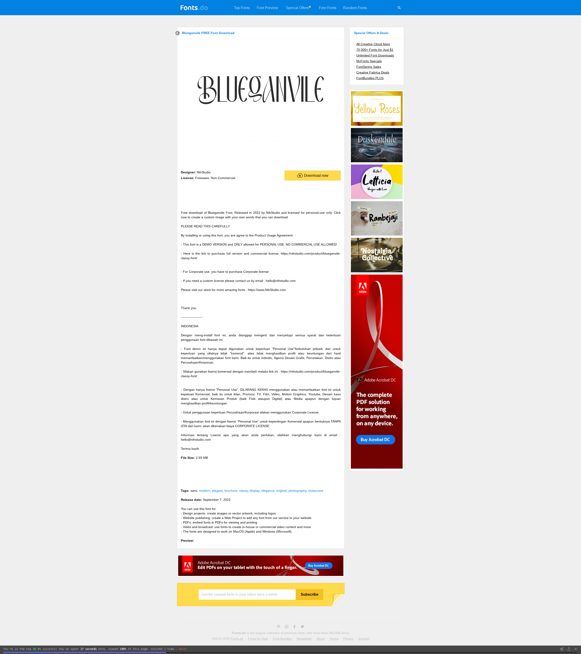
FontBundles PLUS (370, 78)
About (320, 638)
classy (243, 490)
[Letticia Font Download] (377, 199)
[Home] (177, 33)
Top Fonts (242, 8)
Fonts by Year (258, 638)
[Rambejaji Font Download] (377, 235)
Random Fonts (355, 8)
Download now (316, 175)
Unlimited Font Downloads (375, 55)
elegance (267, 490)
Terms (334, 638)
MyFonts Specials (369, 61)
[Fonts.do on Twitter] (302, 627)
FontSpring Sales (368, 67)
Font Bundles (282, 638)
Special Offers (297, 8)
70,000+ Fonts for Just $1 (374, 50)
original (281, 490)
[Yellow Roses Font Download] (377, 125)
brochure (230, 490)
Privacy (348, 638)
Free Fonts (327, 8)
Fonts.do (237, 638)
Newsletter (304, 638)
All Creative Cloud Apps (373, 44)
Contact (363, 638)
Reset (183, 649)
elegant (217, 490)
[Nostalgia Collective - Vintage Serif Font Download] (377, 272)
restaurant (315, 490)
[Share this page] (568, 649)
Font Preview (267, 8)
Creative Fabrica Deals (372, 72)
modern (204, 490)
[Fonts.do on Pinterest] (278, 627)
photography (297, 490)
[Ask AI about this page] (561, 649)
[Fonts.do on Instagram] (286, 627)
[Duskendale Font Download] (377, 162)
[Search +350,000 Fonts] (399, 8)
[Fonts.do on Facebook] (294, 627)
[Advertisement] (260, 155)
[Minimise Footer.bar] (576, 649)
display (254, 490)
